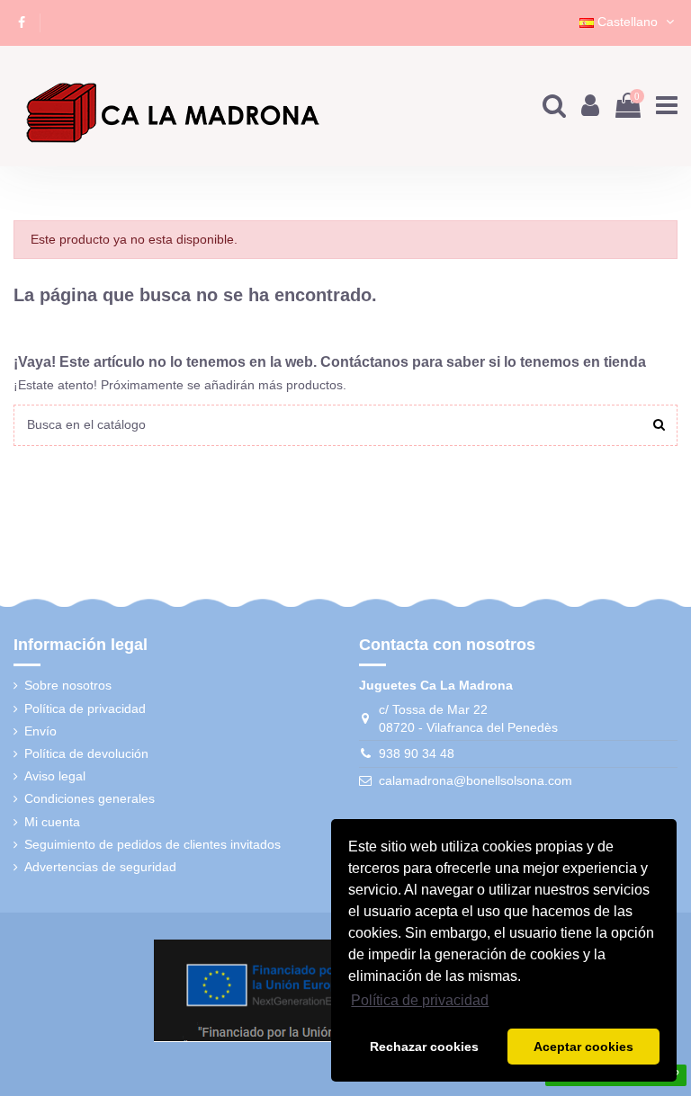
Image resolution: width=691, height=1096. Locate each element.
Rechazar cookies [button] (424, 1046)
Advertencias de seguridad (100, 867)
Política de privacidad (85, 708)
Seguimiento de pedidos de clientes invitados (152, 844)
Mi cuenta (52, 822)
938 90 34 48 (416, 753)
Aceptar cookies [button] (583, 1046)
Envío (40, 731)
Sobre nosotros (68, 685)
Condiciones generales (89, 798)
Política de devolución (86, 753)
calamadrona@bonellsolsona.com (475, 780)
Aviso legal (54, 776)
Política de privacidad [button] (420, 1000)
